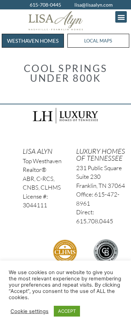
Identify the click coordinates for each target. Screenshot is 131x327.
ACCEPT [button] (67, 311)
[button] (121, 17)
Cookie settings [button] (29, 311)
